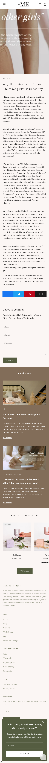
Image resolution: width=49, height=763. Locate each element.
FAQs (5, 653)
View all (24, 571)
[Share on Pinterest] (30, 294)
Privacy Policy (8, 318)
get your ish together (12, 474)
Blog (4, 636)
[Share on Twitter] (19, 294)
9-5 (4, 409)
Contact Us (7, 671)
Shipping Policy (9, 662)
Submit (9, 360)
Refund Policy (8, 666)
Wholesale (7, 658)
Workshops (8, 632)
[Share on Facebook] (8, 294)
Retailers (6, 627)
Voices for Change (10, 640)
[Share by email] (41, 294)
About (5, 619)
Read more (7, 437)
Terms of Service (23, 318)
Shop (5, 623)
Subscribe (24, 754)
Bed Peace (17, 555)
